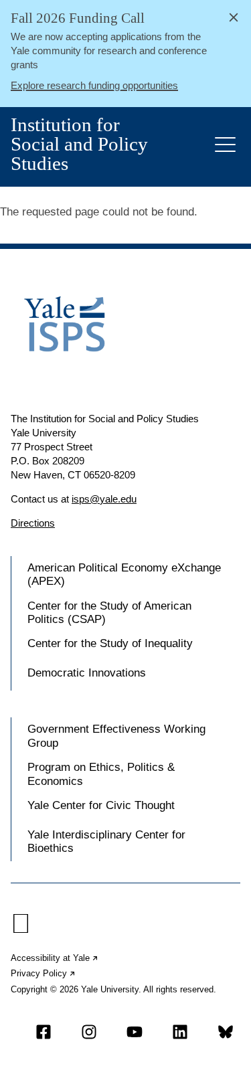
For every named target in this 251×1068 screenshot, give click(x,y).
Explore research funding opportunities (94, 85)
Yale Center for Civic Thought (101, 805)
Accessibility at (55, 958)
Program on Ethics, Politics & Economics (101, 774)
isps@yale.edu (104, 499)
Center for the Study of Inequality (110, 643)
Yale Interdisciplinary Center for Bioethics (106, 841)
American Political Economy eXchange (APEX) (124, 574)
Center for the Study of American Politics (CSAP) (109, 613)
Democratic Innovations (86, 672)
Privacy (43, 973)
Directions (33, 523)
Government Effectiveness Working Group (116, 736)
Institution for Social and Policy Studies (79, 144)
